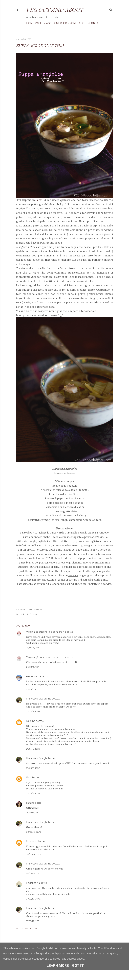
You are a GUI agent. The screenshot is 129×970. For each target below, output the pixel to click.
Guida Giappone (65, 23)
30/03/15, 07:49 (33, 832)
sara (28, 802)
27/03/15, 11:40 (33, 711)
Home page (34, 23)
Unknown (31, 841)
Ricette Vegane (30, 614)
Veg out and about (54, 9)
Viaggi (48, 23)
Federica (31, 882)
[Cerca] (111, 9)
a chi (39, 200)
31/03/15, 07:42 (33, 898)
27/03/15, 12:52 (33, 749)
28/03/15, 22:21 (33, 812)
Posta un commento (28, 928)
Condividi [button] (20, 609)
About (83, 23)
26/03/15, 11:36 (32, 647)
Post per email (35, 609)
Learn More (58, 965)
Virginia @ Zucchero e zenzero (44, 631)
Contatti (95, 23)
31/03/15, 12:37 (32, 921)
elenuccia (31, 676)
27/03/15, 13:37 (33, 768)
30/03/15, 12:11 (32, 873)
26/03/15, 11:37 (32, 667)
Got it (78, 965)
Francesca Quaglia (37, 698)
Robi (29, 720)
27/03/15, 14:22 (33, 793)
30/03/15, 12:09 (33, 854)
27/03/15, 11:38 (32, 689)
